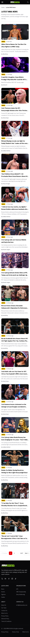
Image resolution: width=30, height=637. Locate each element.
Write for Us (4, 613)
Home (2, 7)
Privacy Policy (4, 616)
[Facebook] (9, 579)
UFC (17, 589)
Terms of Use (15, 632)
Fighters (3, 594)
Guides (3, 597)
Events (3, 592)
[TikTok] (15, 579)
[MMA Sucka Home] (15, 2)
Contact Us (4, 610)
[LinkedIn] (5, 579)
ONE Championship (21, 592)
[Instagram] (12, 579)
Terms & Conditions (6, 621)
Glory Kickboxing (20, 594)
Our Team (3, 608)
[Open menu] (2, 2)
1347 (21, 553)
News (2, 589)
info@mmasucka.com (21, 605)
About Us (3, 605)
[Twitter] (2, 579)
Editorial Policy (5, 618)
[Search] (28, 2)
